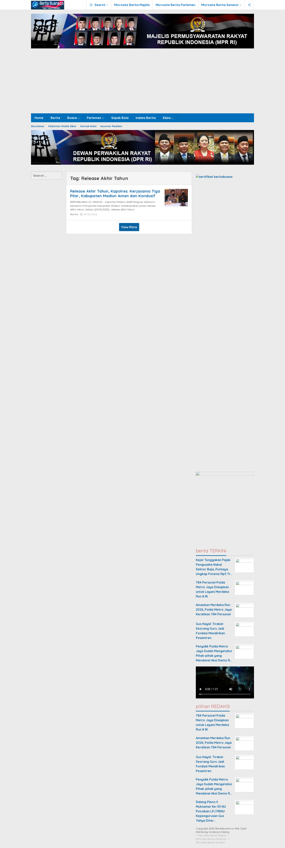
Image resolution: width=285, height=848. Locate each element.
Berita (74, 214)
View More (129, 227)
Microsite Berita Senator (210, 842)
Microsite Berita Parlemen (211, 838)
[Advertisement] (142, 84)
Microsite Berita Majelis (212, 835)
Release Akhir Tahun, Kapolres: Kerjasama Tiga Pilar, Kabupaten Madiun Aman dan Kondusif (115, 193)
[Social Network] (249, 5)
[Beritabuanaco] (47, 5)
